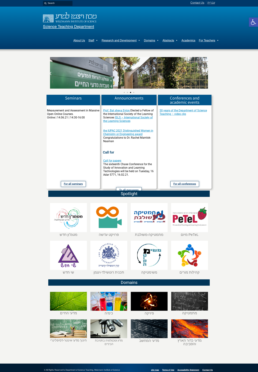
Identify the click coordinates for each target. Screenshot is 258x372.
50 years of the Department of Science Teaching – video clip (183, 112)
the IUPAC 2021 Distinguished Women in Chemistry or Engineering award (128, 132)
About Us (79, 40)
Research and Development (119, 40)
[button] (253, 22)
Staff (91, 40)
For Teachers (207, 40)
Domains (149, 40)
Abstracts (168, 40)
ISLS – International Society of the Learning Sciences (128, 119)
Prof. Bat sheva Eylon (116, 110)
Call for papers (112, 160)
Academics (188, 40)
